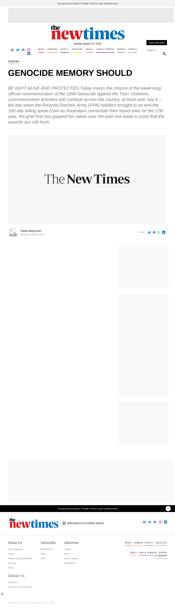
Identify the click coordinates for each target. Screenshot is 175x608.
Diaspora (77, 49)
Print (43, 553)
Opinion (138, 542)
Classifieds (70, 563)
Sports (64, 49)
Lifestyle (161, 542)
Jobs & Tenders (105, 49)
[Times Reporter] (13, 236)
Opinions (52, 49)
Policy (11, 553)
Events (132, 49)
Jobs (43, 558)
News (41, 49)
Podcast (161, 555)
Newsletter (47, 549)
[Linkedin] (28, 53)
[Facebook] (23, 50)
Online (67, 549)
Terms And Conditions (20, 558)
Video (133, 552)
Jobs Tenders (71, 558)
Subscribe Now (157, 42)
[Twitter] (17, 50)
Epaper (121, 49)
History (12, 563)
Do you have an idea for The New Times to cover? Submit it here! (87, 3)
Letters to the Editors (20, 586)
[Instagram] (28, 50)
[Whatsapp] (158, 232)
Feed (11, 567)
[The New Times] (87, 39)
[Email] (12, 50)
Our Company (15, 549)
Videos (89, 49)
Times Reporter (31, 230)
